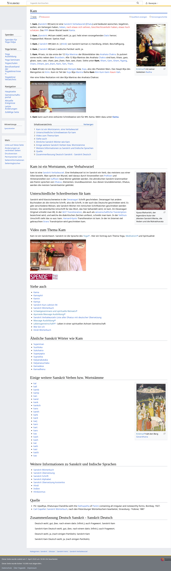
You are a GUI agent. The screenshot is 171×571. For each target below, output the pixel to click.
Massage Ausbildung (44, 320)
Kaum (113, 72)
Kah (118, 72)
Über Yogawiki (19, 568)
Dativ (106, 35)
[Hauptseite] (13, 17)
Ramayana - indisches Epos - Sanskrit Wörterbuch (51, 242)
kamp (36, 392)
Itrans (46, 221)
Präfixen (108, 175)
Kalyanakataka (41, 359)
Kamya (37, 301)
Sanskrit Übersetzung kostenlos (49, 482)
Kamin (37, 298)
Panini (96, 506)
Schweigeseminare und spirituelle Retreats (55, 311)
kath (36, 446)
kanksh (37, 405)
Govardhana (142, 436)
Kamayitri (38, 295)
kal (35, 383)
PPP (46, 30)
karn (36, 424)
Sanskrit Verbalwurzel (74, 24)
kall (35, 386)
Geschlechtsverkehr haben (104, 27)
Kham (103, 60)
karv (36, 430)
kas (35, 433)
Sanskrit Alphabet (42, 479)
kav (35, 455)
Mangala (72, 69)
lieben (62, 27)
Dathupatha (83, 506)
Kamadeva (39, 366)
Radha (149, 72)
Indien (37, 488)
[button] (58, 96)
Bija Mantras (71, 54)
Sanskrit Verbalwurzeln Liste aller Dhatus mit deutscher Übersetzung (67, 317)
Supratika (38, 356)
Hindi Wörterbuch (42, 330)
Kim (97, 72)
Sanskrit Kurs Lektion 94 (45, 304)
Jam (47, 63)
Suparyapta (39, 353)
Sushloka (38, 347)
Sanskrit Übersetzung (44, 472)
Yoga (85, 235)
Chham (40, 63)
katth (36, 452)
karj (35, 421)
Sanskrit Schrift (41, 476)
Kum (101, 72)
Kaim (107, 72)
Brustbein (59, 57)
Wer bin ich (39, 326)
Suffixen (55, 178)
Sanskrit (43, 24)
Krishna (139, 69)
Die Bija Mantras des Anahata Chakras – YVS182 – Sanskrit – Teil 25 (58, 84)
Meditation (131, 235)
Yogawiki (13, 3)
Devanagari (72, 199)
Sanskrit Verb (62, 551)
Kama (115, 116)
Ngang (123, 60)
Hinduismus (39, 491)
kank (36, 402)
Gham (116, 60)
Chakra (102, 57)
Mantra (79, 72)
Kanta (72, 30)
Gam (109, 60)
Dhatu (89, 24)
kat (35, 443)
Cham (33, 63)
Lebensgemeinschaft (44, 323)
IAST (64, 212)
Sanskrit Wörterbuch (44, 308)
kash (36, 436)
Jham (52, 63)
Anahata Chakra (108, 54)
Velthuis (123, 215)
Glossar (52, 551)
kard (36, 418)
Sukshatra (38, 350)
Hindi (64, 43)
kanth (36, 411)
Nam (58, 63)
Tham (70, 63)
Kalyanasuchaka (41, 363)
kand (36, 399)
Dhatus (58, 182)
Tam (64, 63)
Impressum (32, 568)
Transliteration (74, 212)
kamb (36, 389)
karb (36, 414)
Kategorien (34, 551)
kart (35, 427)
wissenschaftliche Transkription (110, 212)
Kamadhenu (39, 369)
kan (35, 396)
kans (36, 408)
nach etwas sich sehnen (78, 27)
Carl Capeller (40, 509)
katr (35, 449)
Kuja (84, 69)
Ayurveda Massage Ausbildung (49, 314)
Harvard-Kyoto (70, 218)
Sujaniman (39, 344)
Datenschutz (7, 568)
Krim (47, 72)
